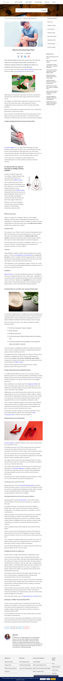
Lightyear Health (32, 384)
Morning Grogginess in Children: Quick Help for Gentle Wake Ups (51, 98)
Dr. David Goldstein (9, 147)
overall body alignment (18, 468)
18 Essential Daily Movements (27, 485)
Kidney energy (18, 180)
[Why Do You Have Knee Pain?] (23, 34)
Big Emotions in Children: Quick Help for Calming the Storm (52, 87)
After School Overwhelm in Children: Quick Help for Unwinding (52, 92)
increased (19, 71)
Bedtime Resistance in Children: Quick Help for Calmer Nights (51, 77)
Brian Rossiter (23, 500)
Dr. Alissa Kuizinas (9, 443)
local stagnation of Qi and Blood (23, 255)
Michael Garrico (8, 274)
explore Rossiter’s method (30, 596)
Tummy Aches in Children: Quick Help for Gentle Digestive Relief (51, 71)
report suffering (28, 69)
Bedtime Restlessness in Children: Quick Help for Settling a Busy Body (51, 103)
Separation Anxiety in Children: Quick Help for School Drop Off (51, 82)
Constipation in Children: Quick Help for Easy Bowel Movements (52, 66)
